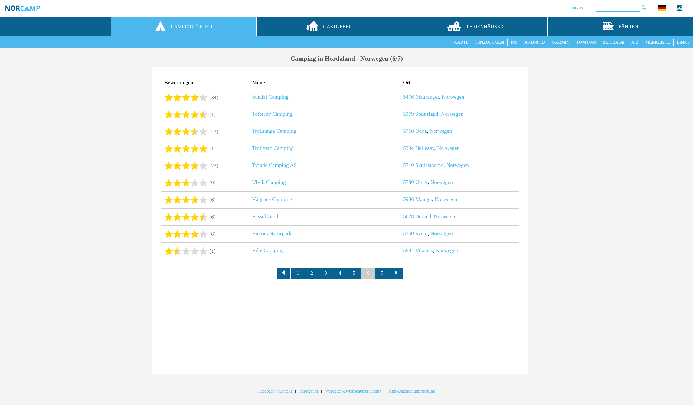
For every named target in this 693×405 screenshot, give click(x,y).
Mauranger (427, 97)
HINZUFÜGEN (489, 42)
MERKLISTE (657, 42)
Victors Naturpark (272, 233)
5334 (408, 148)
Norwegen (453, 97)
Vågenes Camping (272, 199)
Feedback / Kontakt (275, 391)
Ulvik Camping (269, 182)
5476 (408, 97)
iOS (514, 42)
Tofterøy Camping (272, 114)
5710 (408, 165)
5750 (408, 131)
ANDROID (534, 42)
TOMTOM (586, 42)
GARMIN (561, 42)
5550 (408, 233)
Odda (421, 131)
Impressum (308, 391)
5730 (408, 182)
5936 (408, 199)
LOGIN (576, 8)
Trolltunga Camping (274, 131)
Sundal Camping (270, 97)
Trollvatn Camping (273, 148)
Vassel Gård (265, 216)
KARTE (461, 42)
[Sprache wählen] (662, 9)
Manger (423, 199)
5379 (408, 114)
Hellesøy (424, 148)
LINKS (683, 42)
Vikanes (424, 250)
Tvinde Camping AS (274, 165)
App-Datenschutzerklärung (412, 391)
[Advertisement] (340, 325)
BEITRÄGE (614, 42)
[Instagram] (679, 9)
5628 (408, 216)
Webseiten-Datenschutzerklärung (353, 391)
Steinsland (426, 114)
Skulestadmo (429, 165)
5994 (408, 250)
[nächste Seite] (396, 273)
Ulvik (421, 182)
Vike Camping (268, 250)
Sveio (421, 233)
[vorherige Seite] (284, 273)
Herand (423, 216)
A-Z (635, 42)
